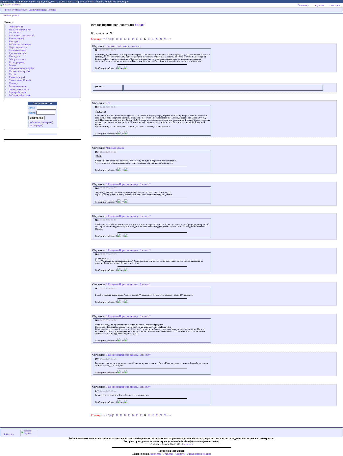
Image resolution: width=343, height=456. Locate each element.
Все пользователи (17, 86)
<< (103, 39)
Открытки (168, 453)
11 (121, 39)
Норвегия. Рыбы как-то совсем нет (123, 46)
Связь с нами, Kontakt (20, 80)
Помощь (51, 9)
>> (170, 39)
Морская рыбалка (18, 47)
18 (149, 39)
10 (117, 39)
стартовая (319, 5)
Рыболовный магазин (19, 95)
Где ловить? (15, 32)
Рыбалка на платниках (20, 44)
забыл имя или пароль (41, 122)
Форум (8, 9)
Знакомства (155, 453)
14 (133, 39)
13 (129, 39)
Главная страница (10, 15)
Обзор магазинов (17, 59)
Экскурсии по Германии (199, 453)
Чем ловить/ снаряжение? (21, 35)
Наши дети (14, 56)
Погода (12, 74)
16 (141, 39)
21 (161, 39)
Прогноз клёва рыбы (19, 71)
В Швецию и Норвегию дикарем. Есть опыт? (128, 184)
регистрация (36, 125)
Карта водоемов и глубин (21, 68)
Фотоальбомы (20, 9)
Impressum (187, 444)
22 (165, 39)
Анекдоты (180, 453)
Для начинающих (37, 9)
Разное (12, 65)
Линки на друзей (17, 77)
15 (137, 39)
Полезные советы (17, 50)
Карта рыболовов (17, 92)
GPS (108, 103)
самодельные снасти (19, 89)
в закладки (334, 5)
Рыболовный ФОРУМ (20, 29)
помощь (304, 5)
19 (153, 39)
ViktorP (140, 24)
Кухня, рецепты (16, 62)
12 (125, 39)
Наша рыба (14, 41)
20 (157, 39)
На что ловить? (16, 38)
